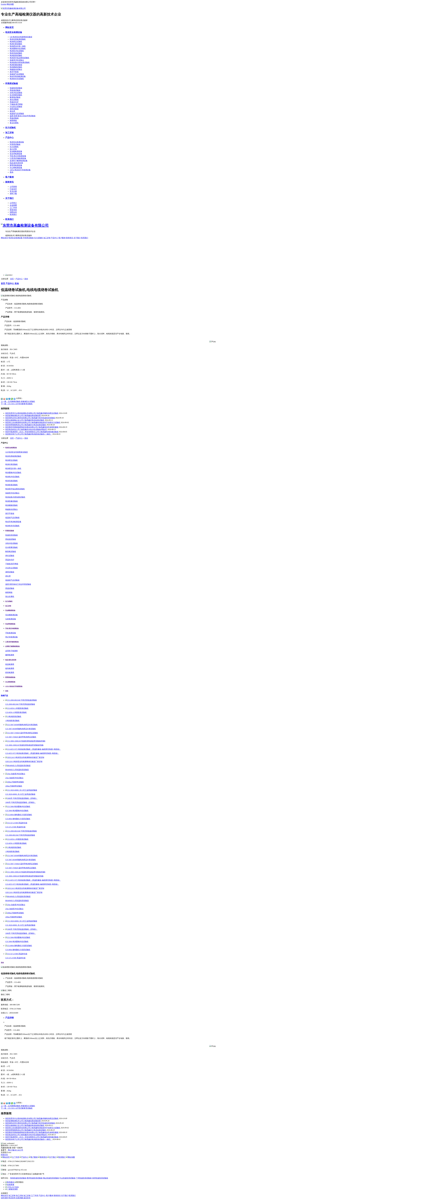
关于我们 (9, 198)
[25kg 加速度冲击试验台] (15, 774)
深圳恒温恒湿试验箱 (100, 1178)
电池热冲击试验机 (17, 51)
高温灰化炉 (14, 102)
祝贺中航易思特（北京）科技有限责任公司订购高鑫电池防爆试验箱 (31, 432)
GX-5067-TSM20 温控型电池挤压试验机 (20, 737)
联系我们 (13, 214)
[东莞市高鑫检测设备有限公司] (13, 8)
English (3, 4)
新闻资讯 (9, 182)
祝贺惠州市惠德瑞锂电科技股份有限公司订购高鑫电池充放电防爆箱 (31, 427)
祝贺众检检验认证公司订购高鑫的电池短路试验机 (24, 420)
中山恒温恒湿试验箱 (67, 1178)
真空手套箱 (14, 72)
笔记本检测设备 (11, 637)
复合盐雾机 (14, 123)
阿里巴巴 (4, 1155)
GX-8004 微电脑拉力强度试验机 (17, 819)
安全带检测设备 (16, 154)
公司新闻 (13, 187)
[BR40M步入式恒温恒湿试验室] (18, 766)
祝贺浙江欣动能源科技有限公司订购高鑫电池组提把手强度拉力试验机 (32, 422)
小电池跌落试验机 (12, 721)
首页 (12, 279)
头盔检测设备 (10, 619)
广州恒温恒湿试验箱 (84, 1178)
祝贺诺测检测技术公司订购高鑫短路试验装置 (23, 415)
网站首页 (9, 27)
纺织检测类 (9, 672)
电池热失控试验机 (17, 79)
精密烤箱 (13, 120)
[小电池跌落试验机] (13, 716)
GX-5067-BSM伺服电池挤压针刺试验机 (20, 729)
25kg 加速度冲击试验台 (14, 778)
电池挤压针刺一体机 (18, 46)
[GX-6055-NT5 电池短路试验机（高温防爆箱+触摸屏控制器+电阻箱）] (33, 749)
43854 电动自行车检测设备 (20, 170)
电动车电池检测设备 (18, 76)
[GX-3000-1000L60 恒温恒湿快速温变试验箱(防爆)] (25, 741)
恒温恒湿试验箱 (16, 88)
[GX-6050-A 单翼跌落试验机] (16, 708)
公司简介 (13, 203)
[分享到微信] (12, 399)
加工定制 (9, 132)
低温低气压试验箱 (17, 74)
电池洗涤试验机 (16, 53)
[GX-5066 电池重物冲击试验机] (17, 806)
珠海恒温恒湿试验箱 (18, 1178)
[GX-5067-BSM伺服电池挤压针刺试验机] (21, 725)
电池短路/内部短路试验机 (20, 62)
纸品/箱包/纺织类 (16, 163)
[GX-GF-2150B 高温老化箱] (16, 823)
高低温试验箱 (15, 90)
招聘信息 (13, 212)
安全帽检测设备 (16, 151)
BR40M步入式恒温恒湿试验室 (17, 770)
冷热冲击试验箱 (16, 93)
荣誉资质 (13, 210)
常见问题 (13, 191)
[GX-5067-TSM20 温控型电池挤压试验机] (21, 733)
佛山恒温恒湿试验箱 (51, 1178)
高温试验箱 (14, 118)
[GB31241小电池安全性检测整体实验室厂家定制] (24, 757)
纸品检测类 (9, 664)
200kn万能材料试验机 (13, 786)
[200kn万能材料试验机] (14, 782)
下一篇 (17, 404)
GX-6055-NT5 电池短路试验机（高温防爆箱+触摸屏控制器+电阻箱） (32, 753)
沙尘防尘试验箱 (16, 106)
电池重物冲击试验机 (18, 48)
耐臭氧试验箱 (15, 97)
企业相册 (13, 205)
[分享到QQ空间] (2, 399)
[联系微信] (10, 1182)
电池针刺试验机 (16, 44)
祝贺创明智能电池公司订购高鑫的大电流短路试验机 (25, 425)
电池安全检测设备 (13, 32)
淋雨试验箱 (14, 109)
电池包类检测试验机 (18, 39)
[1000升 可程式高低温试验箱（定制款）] (21, 798)
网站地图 (10, 4)
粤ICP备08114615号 (15, 1150)
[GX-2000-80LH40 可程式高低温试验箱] (21, 700)
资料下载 (13, 194)
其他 (11, 172)
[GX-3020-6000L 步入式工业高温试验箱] (21, 790)
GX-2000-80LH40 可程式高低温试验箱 (20, 704)
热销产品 (4, 695)
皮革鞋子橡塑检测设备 (18, 161)
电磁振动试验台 (16, 69)
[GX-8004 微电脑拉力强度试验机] (18, 815)
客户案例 (9, 177)
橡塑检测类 (9, 655)
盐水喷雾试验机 (16, 95)
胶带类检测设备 (16, 165)
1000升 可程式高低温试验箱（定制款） (20, 802)
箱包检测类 (9, 668)
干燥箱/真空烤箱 (16, 104)
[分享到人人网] (9, 399)
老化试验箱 (14, 100)
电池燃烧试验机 (16, 67)
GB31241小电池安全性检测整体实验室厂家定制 (23, 761)
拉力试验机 (10, 127)
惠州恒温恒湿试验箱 (34, 1178)
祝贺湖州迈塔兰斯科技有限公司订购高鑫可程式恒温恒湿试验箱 (30, 418)
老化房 (12, 111)
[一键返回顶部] (11, 1189)
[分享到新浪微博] (4, 399)
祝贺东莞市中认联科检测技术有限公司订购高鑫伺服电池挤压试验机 (31, 413)
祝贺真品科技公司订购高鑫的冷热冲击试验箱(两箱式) (26, 429)
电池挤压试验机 (16, 41)
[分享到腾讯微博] (7, 399)
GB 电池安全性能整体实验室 (21, 37)
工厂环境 (13, 207)
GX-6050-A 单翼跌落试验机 (16, 712)
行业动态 (13, 189)
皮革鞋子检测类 (11, 651)
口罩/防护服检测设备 (18, 158)
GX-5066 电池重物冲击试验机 (16, 811)
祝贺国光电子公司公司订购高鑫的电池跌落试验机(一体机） (28, 434)
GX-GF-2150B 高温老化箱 (15, 827)
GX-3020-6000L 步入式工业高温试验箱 (20, 794)
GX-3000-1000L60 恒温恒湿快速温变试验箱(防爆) (24, 745)
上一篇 (18, 401)
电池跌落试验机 (16, 55)
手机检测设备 (10, 633)
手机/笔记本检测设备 (18, 156)
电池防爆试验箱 (16, 65)
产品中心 (9, 137)
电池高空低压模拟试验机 (19, 58)
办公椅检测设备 (16, 168)
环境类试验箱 (11, 83)
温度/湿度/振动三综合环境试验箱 (22, 116)
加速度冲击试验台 (17, 60)
